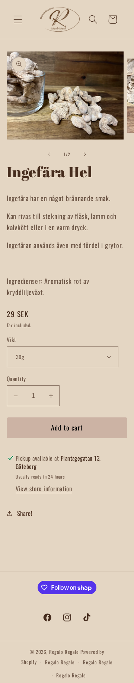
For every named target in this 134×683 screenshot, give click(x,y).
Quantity (16, 379)
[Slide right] (85, 154)
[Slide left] (49, 154)
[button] (18, 19)
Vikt (11, 339)
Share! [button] (24, 513)
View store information (44, 488)
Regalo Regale (64, 651)
